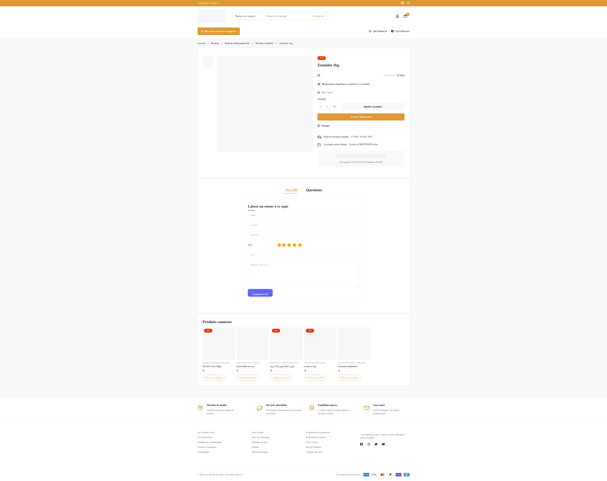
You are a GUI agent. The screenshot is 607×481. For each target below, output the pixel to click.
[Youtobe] (383, 450)
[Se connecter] (397, 16)
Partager (326, 125)
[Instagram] (408, 3)
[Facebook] (402, 3)
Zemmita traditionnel (347, 366)
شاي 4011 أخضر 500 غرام (282, 366)
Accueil (201, 43)
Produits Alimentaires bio (237, 43)
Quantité (321, 99)
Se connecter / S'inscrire (208, 3)
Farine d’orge (310, 366)
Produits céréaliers (265, 43)
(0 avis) (401, 75)
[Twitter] (376, 450)
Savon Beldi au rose (245, 366)
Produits (215, 43)
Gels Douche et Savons (248, 363)
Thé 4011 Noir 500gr (211, 366)
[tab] (291, 190)
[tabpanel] (303, 251)
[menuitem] (299, 31)
